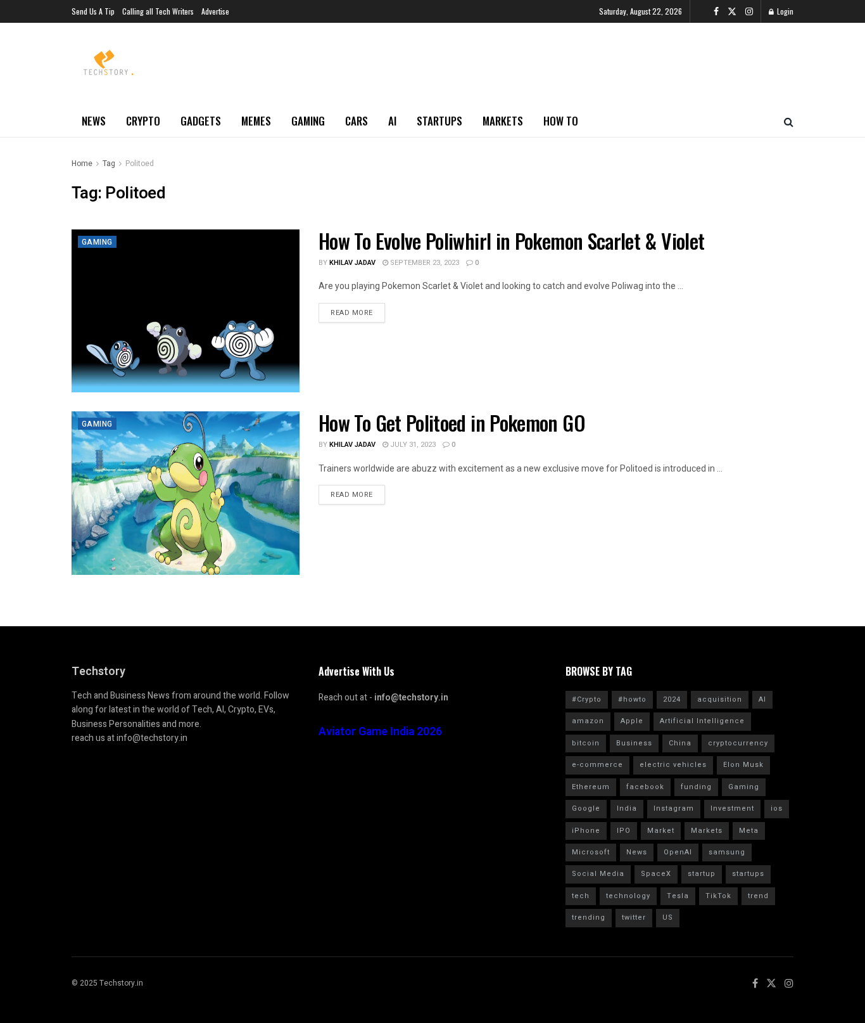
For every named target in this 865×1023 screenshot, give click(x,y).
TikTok (718, 896)
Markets (503, 121)
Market (660, 830)
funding (696, 787)
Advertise (215, 11)
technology (628, 896)
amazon (588, 721)
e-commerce (597, 764)
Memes (256, 121)
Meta (749, 830)
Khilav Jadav (352, 262)
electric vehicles (673, 764)
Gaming (308, 121)
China (680, 743)
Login (784, 11)
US (667, 917)
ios (777, 808)
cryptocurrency (738, 743)
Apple (632, 721)
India (627, 808)
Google (586, 808)
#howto (632, 699)
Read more (352, 312)
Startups (439, 121)
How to (560, 121)
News (94, 121)
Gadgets (200, 121)
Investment (732, 808)
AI (392, 121)
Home (82, 163)
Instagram (673, 808)
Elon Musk (743, 764)
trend (758, 896)
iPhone (586, 830)
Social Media (598, 873)
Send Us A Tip (93, 11)
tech (581, 896)
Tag (109, 163)
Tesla (678, 896)
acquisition (719, 699)
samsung (727, 852)
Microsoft (591, 852)
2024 (672, 699)
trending (588, 917)
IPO (624, 830)
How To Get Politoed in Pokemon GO (452, 422)
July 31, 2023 (412, 444)
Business (634, 743)
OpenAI (678, 852)
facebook (645, 787)
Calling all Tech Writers (158, 11)
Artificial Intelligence (702, 721)
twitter (634, 917)
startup (702, 873)
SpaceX (656, 873)
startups (748, 873)
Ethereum (591, 787)
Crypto (143, 121)
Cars (356, 121)
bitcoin (586, 743)
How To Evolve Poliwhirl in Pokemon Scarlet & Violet (511, 240)
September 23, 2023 (423, 262)
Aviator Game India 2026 (380, 732)
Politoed (139, 163)
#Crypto (587, 699)
